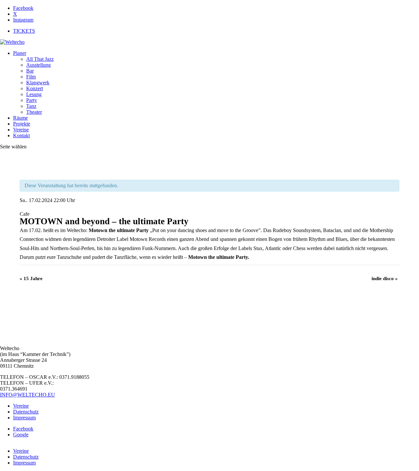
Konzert (34, 88)
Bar (30, 71)
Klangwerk (37, 82)
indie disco (385, 278)
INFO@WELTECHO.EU (27, 394)
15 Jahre (31, 278)
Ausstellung (38, 65)
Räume (20, 118)
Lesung (34, 94)
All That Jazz (40, 59)
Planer (19, 53)
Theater (34, 112)
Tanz (31, 106)
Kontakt (21, 135)
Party (31, 100)
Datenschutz (26, 411)
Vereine (21, 129)
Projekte (21, 123)
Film (31, 76)
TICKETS (24, 31)
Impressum (24, 417)
